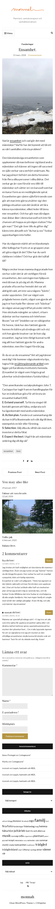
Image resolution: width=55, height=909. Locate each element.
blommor (17, 821)
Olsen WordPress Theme (21, 903)
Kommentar (9, 665)
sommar (43, 840)
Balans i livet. (9, 545)
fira (4, 826)
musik (6, 836)
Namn (6, 700)
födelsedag (29, 826)
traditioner (31, 845)
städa (11, 845)
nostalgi (14, 836)
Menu (9, 33)
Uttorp (26, 849)
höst (10, 830)
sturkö (5, 844)
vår (3, 853)
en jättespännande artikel (29, 363)
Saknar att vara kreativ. (14, 493)
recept (11, 840)
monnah (27, 897)
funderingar (18, 826)
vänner (47, 849)
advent (5, 821)
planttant (38, 835)
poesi (46, 836)
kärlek (21, 830)
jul (15, 830)
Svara (48, 560)
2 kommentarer (35, 55)
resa (25, 840)
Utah (20, 850)
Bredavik (25, 821)
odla (21, 836)
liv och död (36, 830)
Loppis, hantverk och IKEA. (24, 768)
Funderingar (27, 44)
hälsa (5, 830)
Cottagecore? (25, 755)
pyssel (5, 840)
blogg (10, 821)
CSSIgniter (41, 903)
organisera (28, 836)
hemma (43, 826)
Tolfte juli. (7, 537)
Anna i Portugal (8, 755)
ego (31, 820)
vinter (39, 849)
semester (31, 840)
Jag (21, 882)
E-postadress (10, 712)
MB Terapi (30, 882)
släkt (37, 840)
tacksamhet (20, 844)
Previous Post (15, 472)
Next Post (40, 472)
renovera (19, 840)
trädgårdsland (10, 849)
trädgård (41, 844)
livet (19, 451)
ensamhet (15, 140)
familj (39, 820)
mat (43, 831)
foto (10, 826)
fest (47, 821)
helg (37, 826)
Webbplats (8, 724)
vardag (33, 850)
